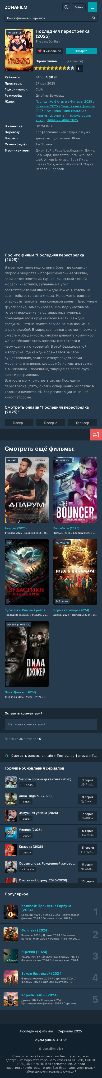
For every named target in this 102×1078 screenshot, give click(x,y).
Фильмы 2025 (81, 101)
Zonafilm (16, 7)
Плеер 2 (50, 423)
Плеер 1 (19, 423)
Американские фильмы (65, 111)
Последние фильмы (51, 101)
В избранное (52, 51)
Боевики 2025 (47, 106)
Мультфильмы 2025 (50, 1040)
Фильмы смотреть (50, 115)
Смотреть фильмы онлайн (32, 755)
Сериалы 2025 (70, 1031)
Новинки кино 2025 (62, 120)
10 (72, 68)
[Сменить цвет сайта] (66, 7)
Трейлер (82, 423)
